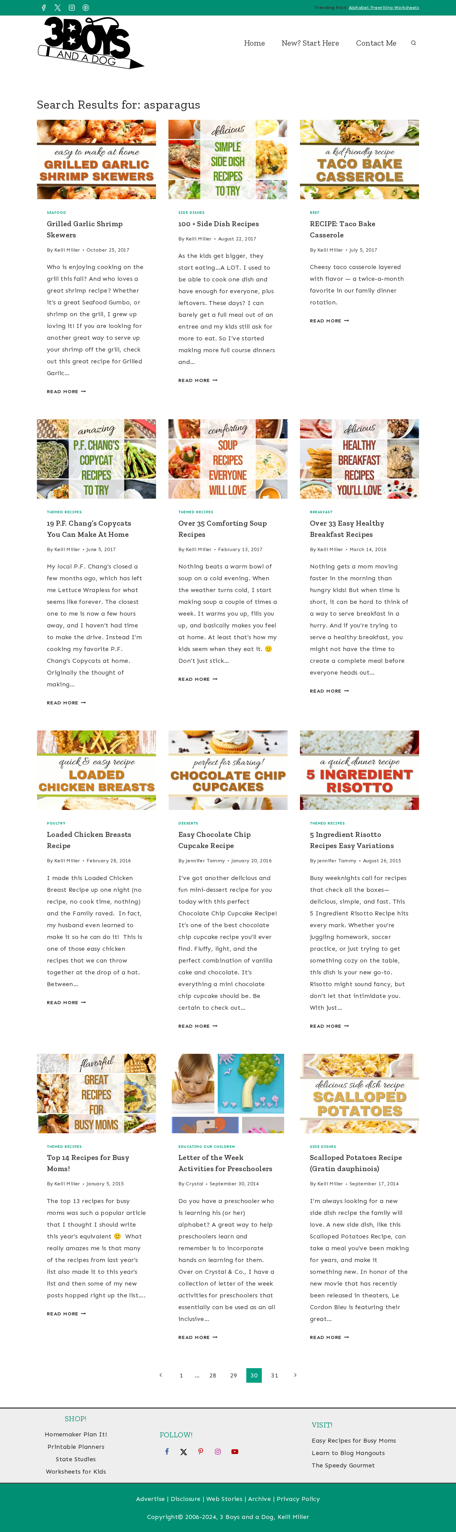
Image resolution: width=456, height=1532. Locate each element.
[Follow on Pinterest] (201, 1451)
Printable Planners (75, 1446)
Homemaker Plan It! (76, 1434)
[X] (57, 7)
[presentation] (96, 159)
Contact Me (376, 43)
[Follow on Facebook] (167, 1451)
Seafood (56, 212)
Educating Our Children (206, 1146)
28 (213, 1375)
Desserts (188, 823)
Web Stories (224, 1499)
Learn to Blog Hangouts (348, 1453)
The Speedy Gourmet (343, 1465)
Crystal (194, 1184)
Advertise (150, 1499)
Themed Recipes (64, 512)
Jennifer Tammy (205, 861)
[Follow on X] (184, 1451)
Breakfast (321, 512)
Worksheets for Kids (76, 1471)
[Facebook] (43, 7)
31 (274, 1375)
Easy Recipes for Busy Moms (354, 1440)
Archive (259, 1499)
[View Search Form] (413, 43)
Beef (315, 212)
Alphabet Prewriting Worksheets (384, 7)
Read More (66, 391)
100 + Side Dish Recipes (218, 223)
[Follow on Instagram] (218, 1451)
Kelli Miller (67, 250)
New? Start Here (310, 43)
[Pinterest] (85, 7)
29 (233, 1375)
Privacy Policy (298, 1499)
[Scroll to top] (440, 1507)
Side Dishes (191, 212)
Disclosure (186, 1499)
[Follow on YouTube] (235, 1451)
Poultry (56, 823)
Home (254, 43)
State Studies (76, 1459)
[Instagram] (71, 7)
